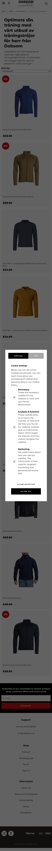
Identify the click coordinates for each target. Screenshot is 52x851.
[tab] (18, 356)
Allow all (26, 491)
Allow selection (26, 484)
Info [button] (36, 355)
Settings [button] (18, 355)
